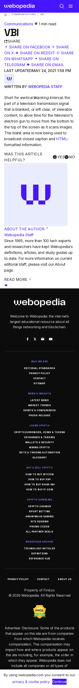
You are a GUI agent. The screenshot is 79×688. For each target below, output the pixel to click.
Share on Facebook (29, 47)
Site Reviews (40, 521)
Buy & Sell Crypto (39, 467)
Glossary (39, 457)
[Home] (5, 14)
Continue (59, 682)
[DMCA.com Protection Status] (39, 607)
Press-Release (40, 415)
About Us (64, 579)
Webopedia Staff (45, 86)
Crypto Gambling (39, 499)
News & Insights (39, 393)
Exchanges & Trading (39, 437)
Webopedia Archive (39, 541)
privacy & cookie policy (30, 682)
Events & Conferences (39, 410)
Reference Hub (39, 558)
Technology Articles (39, 548)
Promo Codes (39, 526)
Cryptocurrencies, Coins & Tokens (39, 432)
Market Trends (39, 405)
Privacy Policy (39, 373)
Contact (39, 378)
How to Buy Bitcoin (39, 474)
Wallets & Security (39, 442)
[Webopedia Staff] (9, 76)
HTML (61, 139)
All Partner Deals (39, 531)
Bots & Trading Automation (39, 452)
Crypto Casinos (39, 506)
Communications (23, 14)
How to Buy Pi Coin (39, 489)
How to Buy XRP (39, 479)
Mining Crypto (39, 447)
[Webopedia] (19, 6)
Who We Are (39, 361)
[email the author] (6, 285)
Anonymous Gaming (39, 516)
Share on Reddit (37, 53)
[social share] (27, 339)
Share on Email (47, 65)
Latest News (39, 400)
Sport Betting (39, 511)
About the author (25, 229)
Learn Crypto (39, 425)
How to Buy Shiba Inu (39, 484)
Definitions (39, 553)
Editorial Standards (39, 368)
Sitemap (39, 383)
